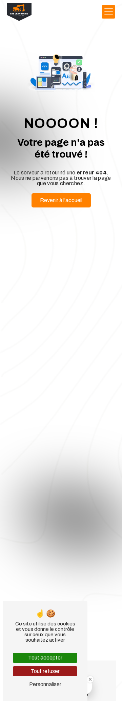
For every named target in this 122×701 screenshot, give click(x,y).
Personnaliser (45, 684)
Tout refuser (45, 671)
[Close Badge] (90, 679)
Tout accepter (45, 658)
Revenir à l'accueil (61, 200)
